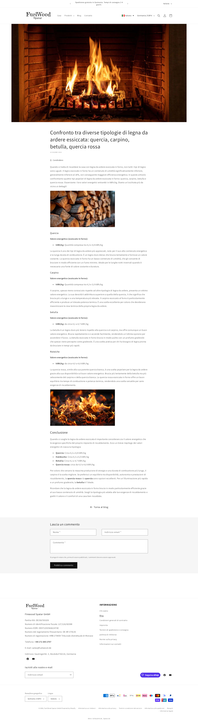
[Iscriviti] (70, 675)
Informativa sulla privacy (107, 708)
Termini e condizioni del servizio (130, 708)
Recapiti (170, 708)
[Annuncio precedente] (70, 3)
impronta (104, 625)
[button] (69, 15)
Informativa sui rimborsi (87, 708)
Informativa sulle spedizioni (155, 708)
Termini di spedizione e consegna (114, 630)
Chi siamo (104, 611)
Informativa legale (166, 711)
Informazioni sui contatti (110, 644)
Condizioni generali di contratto (113, 620)
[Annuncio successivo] (128, 3)
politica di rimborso (108, 634)
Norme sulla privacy (108, 639)
